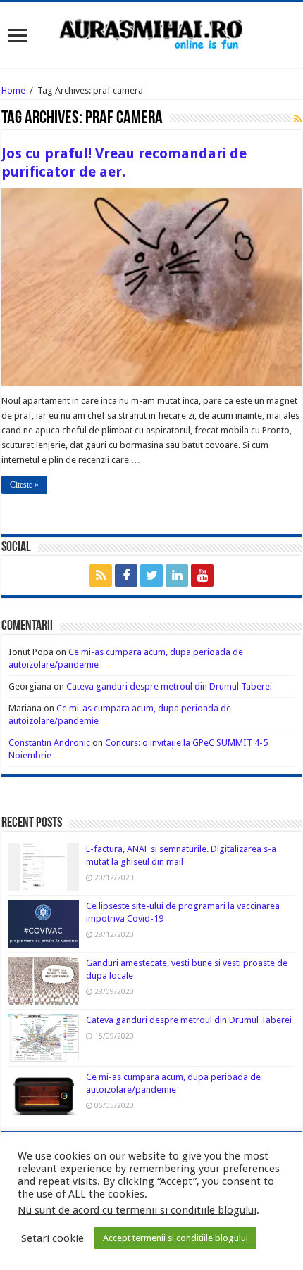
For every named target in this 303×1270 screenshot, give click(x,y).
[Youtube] (202, 575)
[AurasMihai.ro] (151, 33)
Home (13, 90)
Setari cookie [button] (52, 1238)
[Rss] (100, 575)
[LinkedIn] (177, 575)
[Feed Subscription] (298, 119)
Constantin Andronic (49, 742)
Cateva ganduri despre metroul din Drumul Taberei (169, 686)
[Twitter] (151, 575)
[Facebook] (126, 575)
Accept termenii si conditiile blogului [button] (175, 1238)
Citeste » (24, 485)
